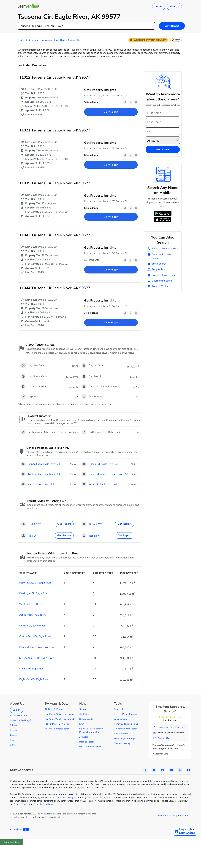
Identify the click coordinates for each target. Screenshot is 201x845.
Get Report (64, 524)
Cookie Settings (11, 842)
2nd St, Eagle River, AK (41, 484)
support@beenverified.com (171, 727)
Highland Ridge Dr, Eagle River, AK (108, 474)
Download (69, 714)
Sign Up (174, 6)
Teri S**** (34, 536)
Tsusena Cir (74, 40)
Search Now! (163, 149)
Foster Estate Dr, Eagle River (35, 582)
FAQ (81, 723)
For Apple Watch (53, 718)
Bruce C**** (95, 524)
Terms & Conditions (43, 804)
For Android (51, 723)
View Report (172, 26)
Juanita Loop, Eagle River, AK (44, 464)
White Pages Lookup (124, 738)
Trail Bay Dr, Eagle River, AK (44, 474)
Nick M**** (35, 524)
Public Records (121, 733)
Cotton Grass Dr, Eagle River (35, 636)
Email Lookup (120, 718)
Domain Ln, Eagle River (32, 625)
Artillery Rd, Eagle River (32, 615)
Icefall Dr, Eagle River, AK (103, 484)
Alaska (48, 40)
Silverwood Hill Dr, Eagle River (36, 658)
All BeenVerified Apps (55, 709)
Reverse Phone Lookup (165, 248)
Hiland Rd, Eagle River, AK (104, 464)
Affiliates (83, 736)
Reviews (14, 730)
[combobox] (86, 26)
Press (13, 739)
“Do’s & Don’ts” (21, 804)
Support (83, 709)
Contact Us (84, 714)
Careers (13, 735)
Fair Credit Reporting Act (65, 797)
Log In (159, 6)
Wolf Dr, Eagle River (30, 604)
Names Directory (122, 743)
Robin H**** (96, 536)
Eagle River (59, 40)
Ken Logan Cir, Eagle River (34, 593)
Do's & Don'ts (86, 718)
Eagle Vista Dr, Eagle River (34, 679)
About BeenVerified (19, 715)
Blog (12, 744)
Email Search (159, 263)
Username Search (162, 280)
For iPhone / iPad (53, 714)
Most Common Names (90, 746)
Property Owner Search (165, 275)
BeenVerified (24, 40)
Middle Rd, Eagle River (31, 668)
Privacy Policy (184, 815)
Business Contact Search (57, 728)
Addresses (37, 40)
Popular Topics (160, 286)
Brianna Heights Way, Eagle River (37, 647)
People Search (160, 269)
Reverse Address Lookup (161, 256)
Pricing (13, 725)
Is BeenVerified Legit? (20, 720)
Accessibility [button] (16, 829)
